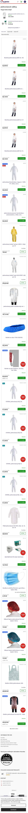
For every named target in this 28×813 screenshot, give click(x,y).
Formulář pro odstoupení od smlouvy (9, 744)
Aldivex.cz (14, 790)
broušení (6, 795)
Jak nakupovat (4, 739)
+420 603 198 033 (7, 785)
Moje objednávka (4, 746)
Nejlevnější (9, 31)
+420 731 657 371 (7, 783)
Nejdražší (16, 31)
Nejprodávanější (5, 34)
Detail (22, 251)
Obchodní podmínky (5, 741)
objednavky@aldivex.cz (8, 781)
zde (19, 802)
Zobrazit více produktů (13, 27)
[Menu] (25, 1)
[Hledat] (17, 1)
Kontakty (3, 737)
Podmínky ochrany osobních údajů (8, 742)
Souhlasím (13, 809)
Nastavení (13, 805)
